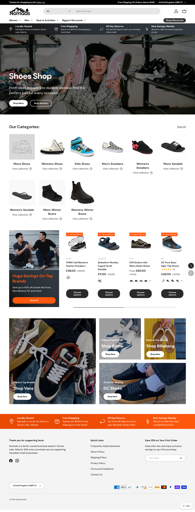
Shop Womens (41, 103)
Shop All (181, 126)
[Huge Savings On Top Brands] (34, 250)
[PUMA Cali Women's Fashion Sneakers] (77, 244)
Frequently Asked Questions (105, 446)
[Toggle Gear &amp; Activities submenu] (57, 20)
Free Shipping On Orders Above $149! (136, 2)
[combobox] (101, 11)
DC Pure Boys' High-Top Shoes (170, 264)
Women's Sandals (22, 210)
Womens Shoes (52, 164)
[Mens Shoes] (22, 147)
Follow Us (40, 2)
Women (13, 20)
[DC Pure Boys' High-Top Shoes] (172, 244)
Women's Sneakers (142, 166)
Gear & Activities (45, 20)
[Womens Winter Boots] (82, 193)
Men (27, 20)
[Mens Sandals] (173, 147)
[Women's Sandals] (22, 193)
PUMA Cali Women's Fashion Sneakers (77, 264)
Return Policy (97, 451)
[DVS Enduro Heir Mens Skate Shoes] (140, 244)
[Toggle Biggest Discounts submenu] (85, 20)
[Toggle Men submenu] (31, 20)
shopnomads (21, 499)
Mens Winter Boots (52, 212)
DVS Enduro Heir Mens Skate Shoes (139, 264)
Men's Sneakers (112, 164)
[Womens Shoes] (52, 147)
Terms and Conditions (102, 468)
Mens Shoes (22, 164)
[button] (184, 11)
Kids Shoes (82, 164)
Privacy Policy (98, 463)
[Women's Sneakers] (143, 147)
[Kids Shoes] (82, 147)
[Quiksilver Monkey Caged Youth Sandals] (109, 244)
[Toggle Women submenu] (20, 20)
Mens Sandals (173, 164)
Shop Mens (18, 103)
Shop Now (22, 396)
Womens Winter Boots (82, 212)
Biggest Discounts (72, 20)
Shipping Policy (99, 457)
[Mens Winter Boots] (52, 193)
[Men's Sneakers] (112, 147)
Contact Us (96, 474)
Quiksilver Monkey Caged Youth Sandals (108, 266)
